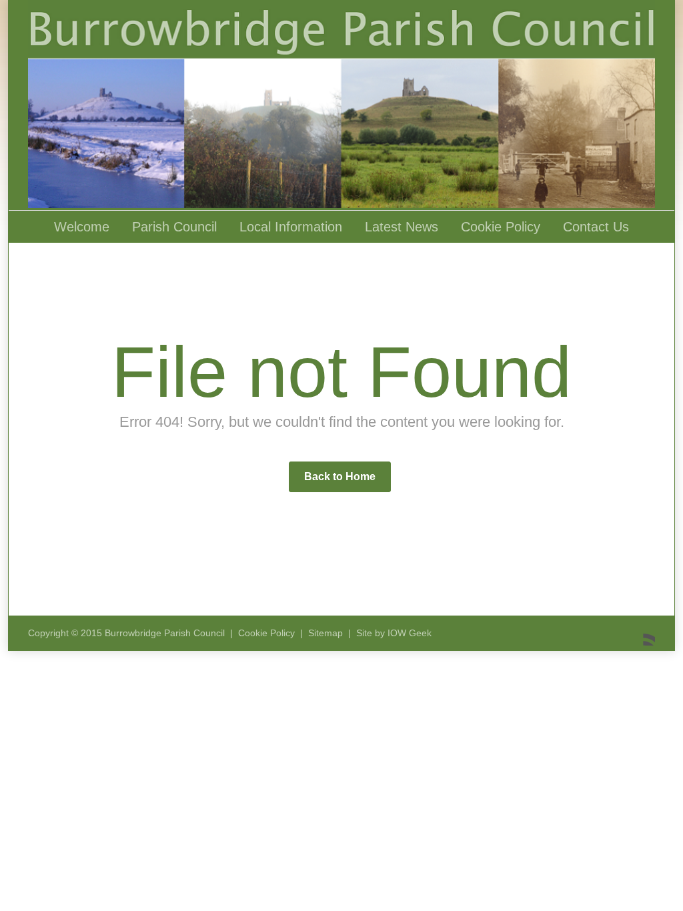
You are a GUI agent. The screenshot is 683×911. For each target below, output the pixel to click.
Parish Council (174, 226)
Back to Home (340, 476)
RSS (641, 632)
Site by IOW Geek (394, 633)
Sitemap (325, 633)
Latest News (401, 226)
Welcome (81, 226)
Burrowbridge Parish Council (165, 633)
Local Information (290, 226)
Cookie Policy (500, 226)
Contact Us (596, 226)
